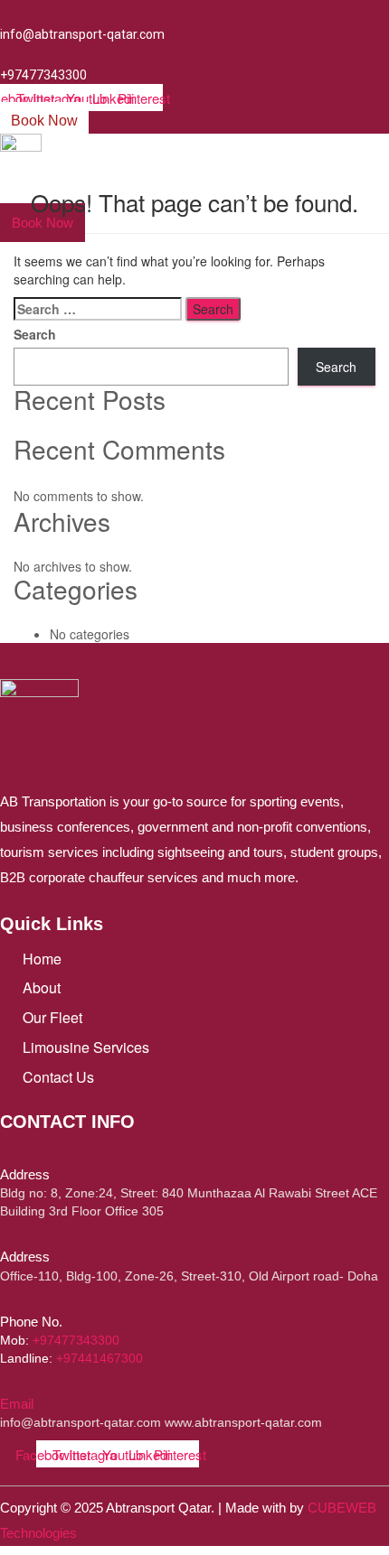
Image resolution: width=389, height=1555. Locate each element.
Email (16, 1403)
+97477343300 (76, 1340)
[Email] (3, 1387)
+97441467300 (99, 1358)
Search (35, 334)
